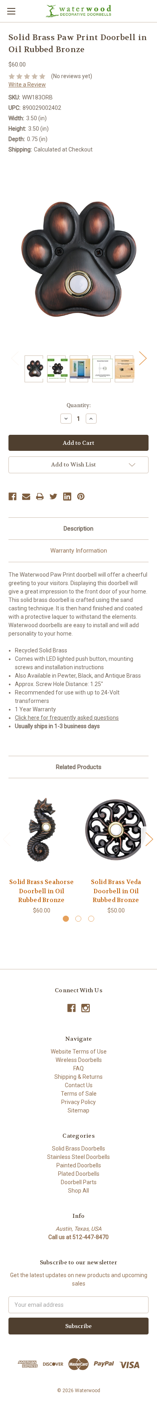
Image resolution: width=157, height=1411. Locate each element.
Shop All (78, 1190)
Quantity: (78, 405)
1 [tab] (66, 919)
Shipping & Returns (78, 1077)
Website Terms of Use (79, 1051)
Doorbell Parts (79, 1182)
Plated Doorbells (78, 1174)
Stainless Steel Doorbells (78, 1157)
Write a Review (27, 84)
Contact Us (79, 1085)
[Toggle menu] (11, 11)
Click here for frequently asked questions (67, 718)
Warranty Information (78, 550)
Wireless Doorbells (79, 1060)
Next (142, 358)
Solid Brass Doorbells (78, 1148)
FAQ (78, 1068)
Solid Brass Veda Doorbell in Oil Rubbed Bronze (116, 891)
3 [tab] (91, 919)
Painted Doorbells (78, 1165)
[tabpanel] (41, 851)
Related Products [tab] (78, 767)
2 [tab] (78, 919)
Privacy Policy (78, 1102)
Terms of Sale (79, 1093)
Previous (14, 358)
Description (78, 528)
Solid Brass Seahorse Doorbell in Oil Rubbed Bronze (41, 891)
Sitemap (78, 1110)
